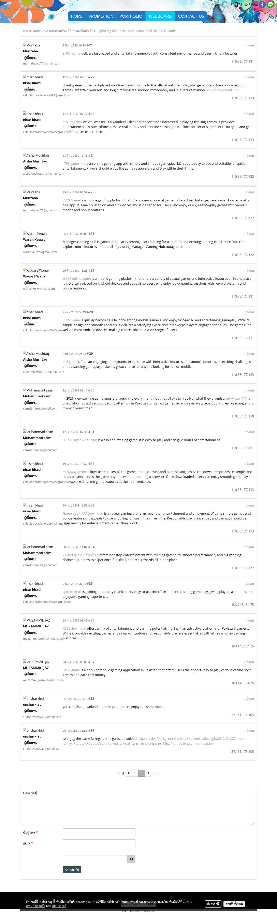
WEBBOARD (160, 16)
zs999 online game (77, 278)
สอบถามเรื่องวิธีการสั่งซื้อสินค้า (71, 31)
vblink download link (222, 90)
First (121, 773)
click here (183, 246)
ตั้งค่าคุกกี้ (213, 904)
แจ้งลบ (249, 45)
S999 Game (72, 200)
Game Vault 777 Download (83, 513)
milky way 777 (236, 398)
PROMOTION (101, 16)
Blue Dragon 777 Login (80, 440)
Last (156, 773)
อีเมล (28, 843)
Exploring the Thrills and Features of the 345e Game (136, 31)
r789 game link (74, 163)
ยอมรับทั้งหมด (234, 904)
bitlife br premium (112, 706)
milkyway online (75, 472)
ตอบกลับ (73, 869)
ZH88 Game (72, 53)
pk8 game (70, 361)
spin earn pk (72, 591)
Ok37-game (71, 670)
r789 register (72, 122)
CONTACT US (191, 16)
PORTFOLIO (130, 16)
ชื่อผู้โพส (30, 832)
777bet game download (81, 555)
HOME (77, 16)
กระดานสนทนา (34, 31)
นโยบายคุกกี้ (59, 906)
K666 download (75, 628)
